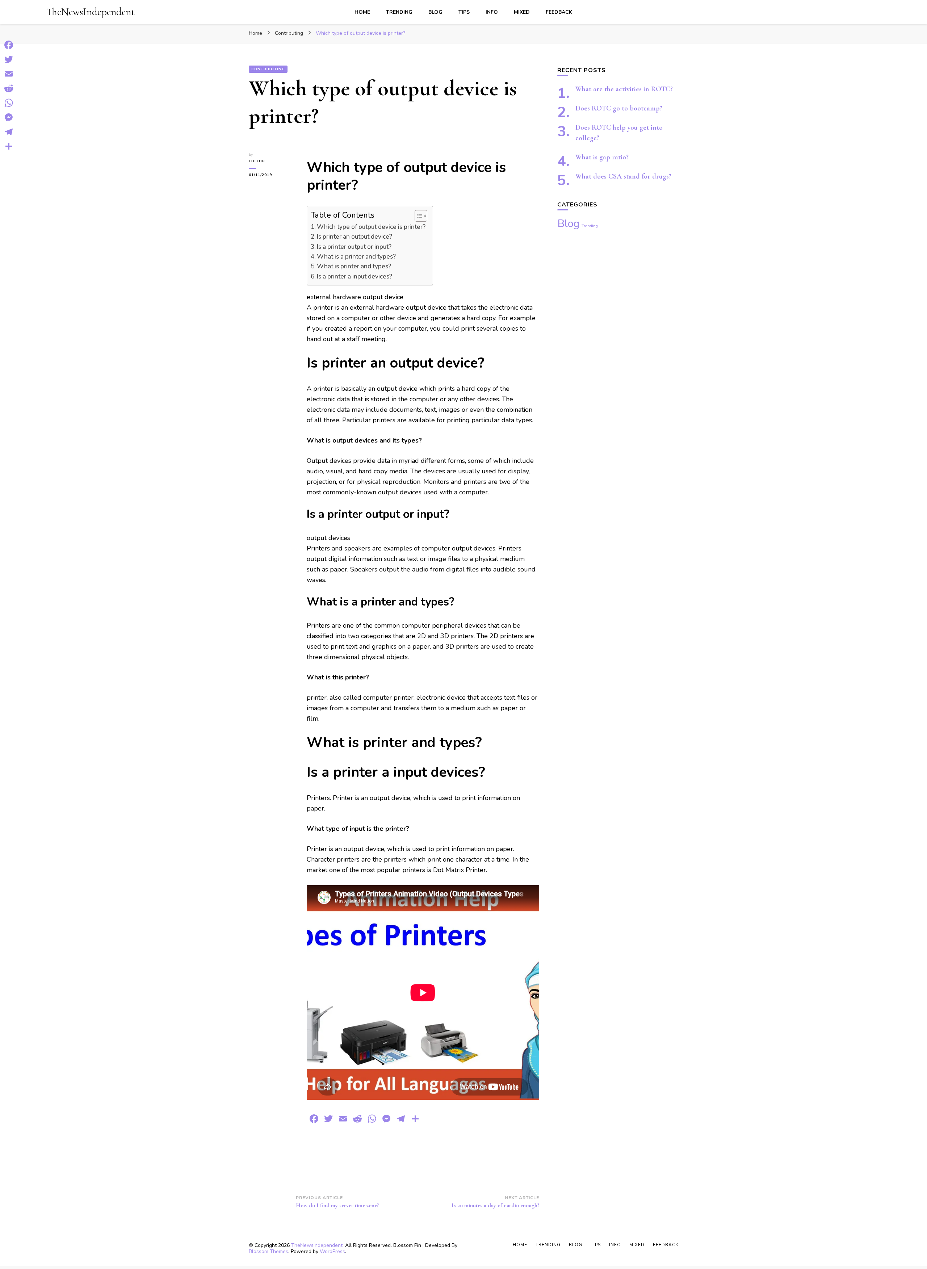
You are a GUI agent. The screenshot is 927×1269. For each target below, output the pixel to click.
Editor (257, 161)
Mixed (522, 12)
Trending (399, 12)
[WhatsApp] (8, 103)
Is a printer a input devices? (354, 276)
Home (362, 12)
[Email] (8, 74)
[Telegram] (8, 132)
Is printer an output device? (354, 237)
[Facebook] (8, 45)
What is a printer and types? (356, 256)
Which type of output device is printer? (371, 227)
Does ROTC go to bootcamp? (618, 108)
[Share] (8, 146)
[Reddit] (8, 88)
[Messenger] (8, 117)
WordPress (332, 1251)
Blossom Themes (268, 1251)
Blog (435, 12)
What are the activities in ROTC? (624, 89)
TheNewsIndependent (90, 11)
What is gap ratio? (602, 157)
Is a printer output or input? (354, 247)
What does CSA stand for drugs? (623, 176)
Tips (464, 12)
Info (492, 12)
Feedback (559, 12)
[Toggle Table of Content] (417, 216)
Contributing (268, 69)
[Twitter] (8, 59)
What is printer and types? (354, 266)
